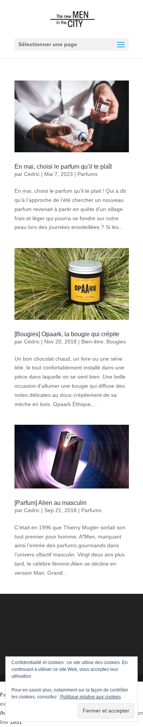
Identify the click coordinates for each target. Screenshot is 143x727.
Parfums (87, 174)
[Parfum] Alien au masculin (50, 503)
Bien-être (92, 342)
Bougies (116, 342)
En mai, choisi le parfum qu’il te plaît (63, 166)
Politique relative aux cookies (90, 697)
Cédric (32, 174)
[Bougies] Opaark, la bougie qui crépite (66, 334)
